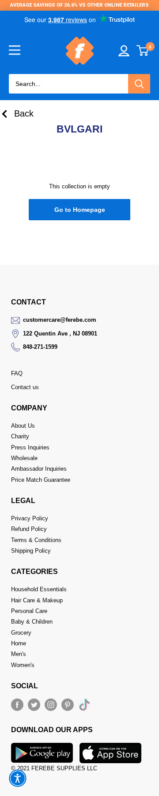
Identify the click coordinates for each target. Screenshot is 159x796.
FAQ (17, 373)
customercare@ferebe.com (59, 319)
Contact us (25, 387)
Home (18, 643)
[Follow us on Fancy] (84, 706)
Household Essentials (39, 589)
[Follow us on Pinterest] (67, 704)
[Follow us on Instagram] (51, 704)
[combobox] (68, 84)
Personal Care (29, 611)
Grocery (21, 632)
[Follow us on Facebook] (17, 704)
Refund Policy (29, 529)
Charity (20, 436)
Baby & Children (32, 621)
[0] (142, 50)
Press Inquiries (30, 447)
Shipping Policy (31, 550)
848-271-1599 (40, 346)
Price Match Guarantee (40, 479)
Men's (18, 654)
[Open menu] (14, 50)
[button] (17, 778)
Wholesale (24, 458)
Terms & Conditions (36, 540)
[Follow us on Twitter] (34, 704)
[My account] (123, 50)
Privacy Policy (29, 518)
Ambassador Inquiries (39, 468)
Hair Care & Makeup (37, 600)
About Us (23, 425)
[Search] (139, 84)
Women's (22, 665)
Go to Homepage (79, 209)
